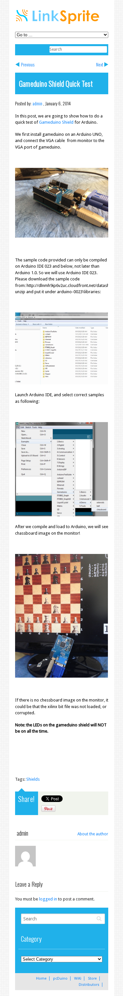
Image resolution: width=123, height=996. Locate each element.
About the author (92, 834)
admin (37, 103)
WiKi (77, 978)
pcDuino (60, 978)
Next (99, 64)
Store (92, 978)
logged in (48, 899)
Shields (33, 779)
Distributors (89, 985)
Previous (27, 64)
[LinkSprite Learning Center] (58, 24)
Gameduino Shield (56, 122)
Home (41, 978)
